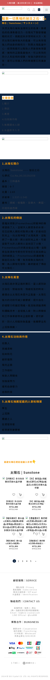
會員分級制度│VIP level (25, 592)
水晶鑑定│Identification (25, 594)
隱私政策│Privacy (25, 587)
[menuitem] (14, 561)
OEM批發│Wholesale (25, 633)
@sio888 (32, 615)
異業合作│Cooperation (25, 628)
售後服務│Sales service (25, 589)
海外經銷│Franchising (25, 631)
